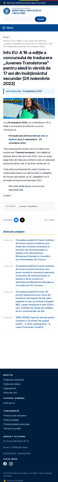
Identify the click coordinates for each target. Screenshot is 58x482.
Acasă (6, 37)
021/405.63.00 (24, 453)
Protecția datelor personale (16, 424)
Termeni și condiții (12, 428)
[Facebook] (5, 464)
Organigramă (9, 388)
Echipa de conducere (13, 379)
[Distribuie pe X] (22, 220)
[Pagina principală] (6, 11)
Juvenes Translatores (28, 206)
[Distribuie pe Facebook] (16, 220)
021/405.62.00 (9, 453)
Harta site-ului (10, 392)
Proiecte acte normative (15, 415)
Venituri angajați (10, 420)
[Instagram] (11, 464)
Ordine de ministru (12, 384)
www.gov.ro (9, 403)
